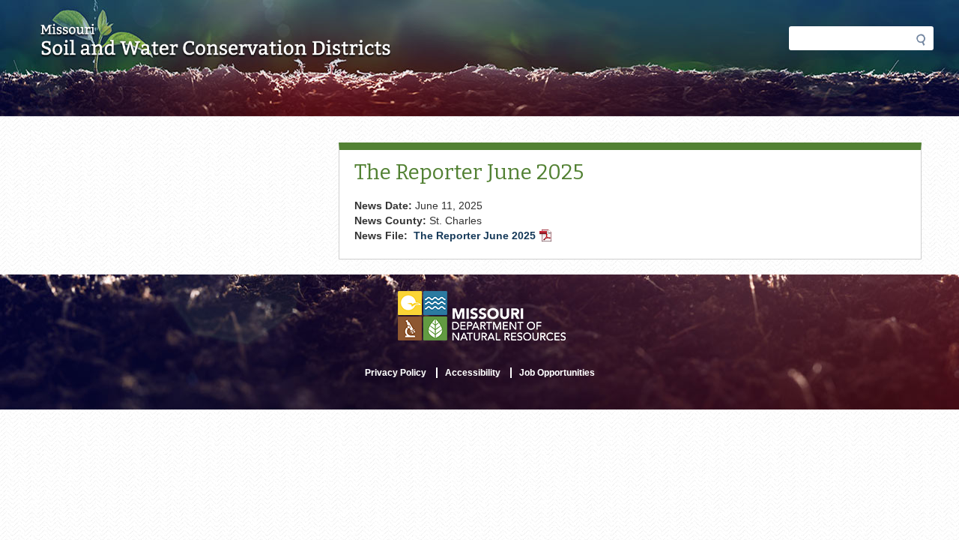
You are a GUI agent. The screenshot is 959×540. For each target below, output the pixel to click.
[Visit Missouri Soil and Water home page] (216, 50)
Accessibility (472, 373)
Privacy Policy (395, 373)
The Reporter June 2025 (484, 237)
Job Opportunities (557, 373)
